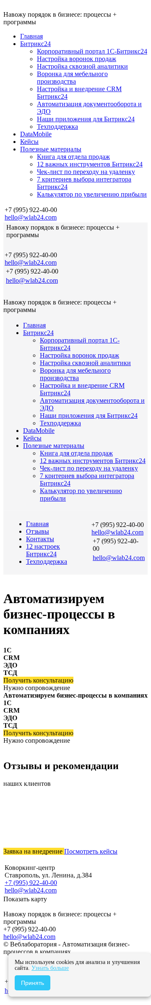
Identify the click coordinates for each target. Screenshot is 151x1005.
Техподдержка (46, 561)
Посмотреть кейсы (90, 851)
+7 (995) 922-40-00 (31, 882)
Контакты (40, 538)
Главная (37, 523)
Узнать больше (50, 968)
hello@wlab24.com (31, 217)
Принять (32, 982)
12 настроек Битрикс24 (43, 550)
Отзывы (37, 531)
